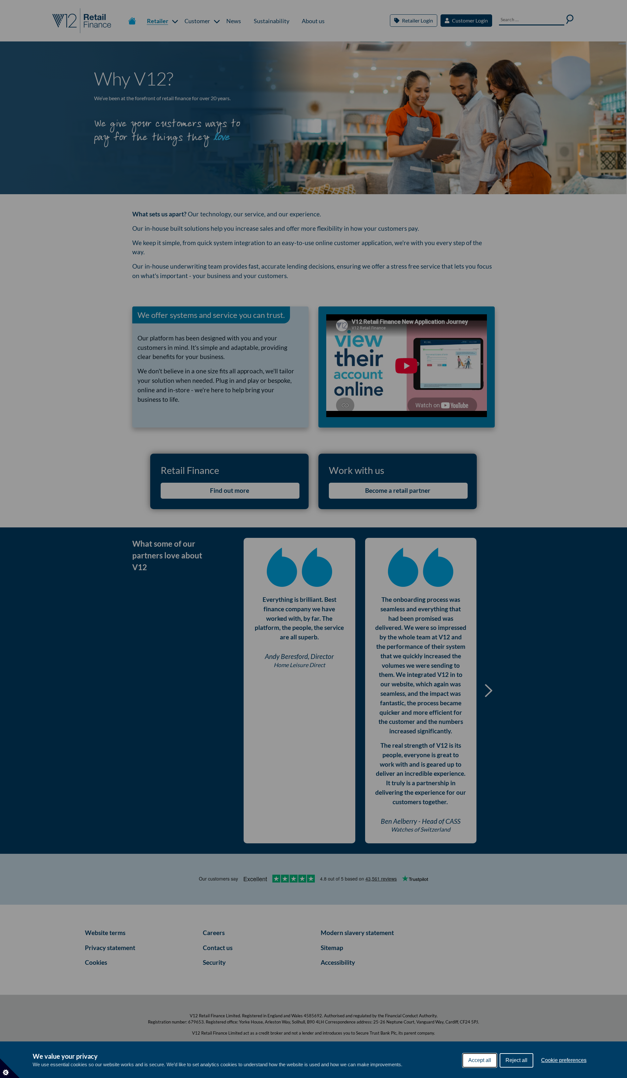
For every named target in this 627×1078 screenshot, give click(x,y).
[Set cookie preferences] (10, 1068)
